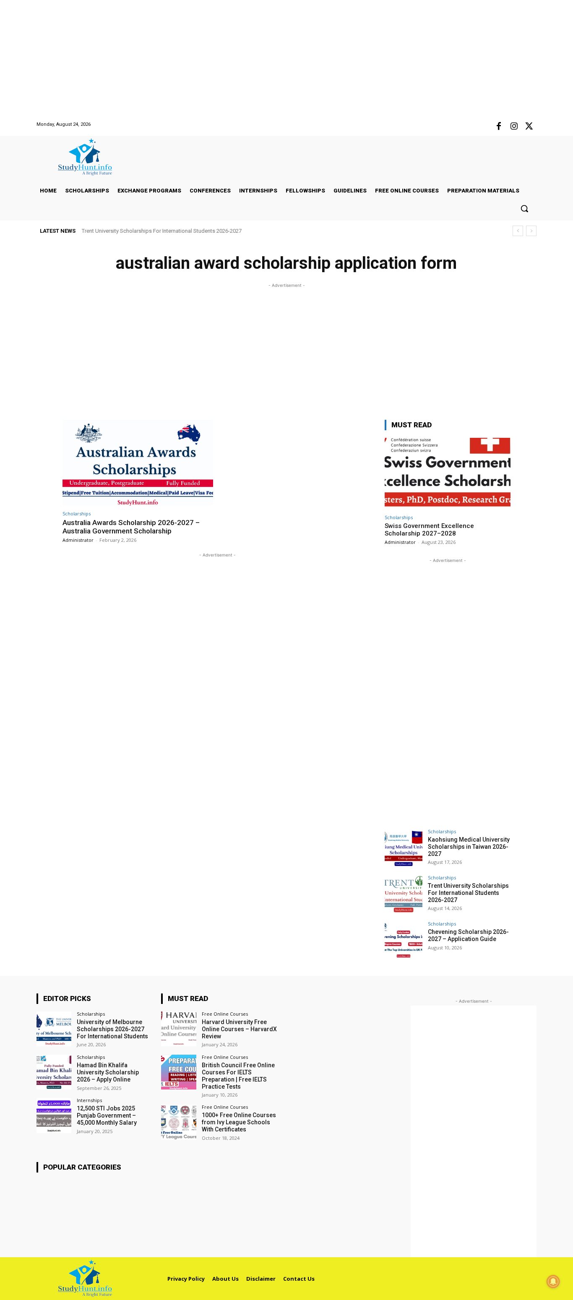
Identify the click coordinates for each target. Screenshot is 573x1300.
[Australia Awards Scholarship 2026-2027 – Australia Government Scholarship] (138, 463)
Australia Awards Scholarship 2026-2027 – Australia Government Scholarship (131, 526)
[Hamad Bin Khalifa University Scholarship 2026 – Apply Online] (53, 1072)
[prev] (518, 231)
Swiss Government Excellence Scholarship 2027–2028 (429, 529)
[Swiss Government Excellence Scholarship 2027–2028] (447, 474)
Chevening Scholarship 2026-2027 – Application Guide (148, 231)
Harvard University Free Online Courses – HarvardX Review (239, 1029)
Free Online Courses (225, 1013)
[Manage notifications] (553, 1281)
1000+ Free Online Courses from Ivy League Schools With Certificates (239, 1122)
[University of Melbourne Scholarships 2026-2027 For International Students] (53, 1028)
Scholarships (77, 513)
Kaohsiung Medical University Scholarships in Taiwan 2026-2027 (469, 846)
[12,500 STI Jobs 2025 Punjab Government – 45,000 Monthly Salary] (53, 1115)
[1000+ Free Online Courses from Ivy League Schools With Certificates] (178, 1122)
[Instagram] (513, 126)
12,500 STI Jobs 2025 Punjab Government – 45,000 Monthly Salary (107, 1115)
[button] (524, 208)
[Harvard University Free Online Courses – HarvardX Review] (178, 1028)
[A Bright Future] (91, 157)
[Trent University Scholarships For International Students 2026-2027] (403, 894)
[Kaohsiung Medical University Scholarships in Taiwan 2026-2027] (403, 848)
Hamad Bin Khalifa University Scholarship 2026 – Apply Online (108, 1072)
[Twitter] (529, 126)
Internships (89, 1100)
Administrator (78, 540)
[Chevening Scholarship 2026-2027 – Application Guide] (403, 940)
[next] (531, 231)
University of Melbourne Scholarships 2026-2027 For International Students (112, 1029)
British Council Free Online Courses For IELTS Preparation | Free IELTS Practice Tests (238, 1075)
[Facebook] (498, 126)
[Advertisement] (251, 58)
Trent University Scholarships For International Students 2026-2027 (468, 892)
